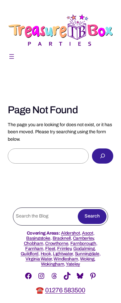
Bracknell (62, 238)
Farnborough (83, 243)
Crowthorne (56, 243)
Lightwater (63, 253)
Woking (87, 259)
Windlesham (66, 259)
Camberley (83, 238)
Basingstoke (38, 238)
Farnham (34, 248)
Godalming (84, 248)
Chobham (33, 243)
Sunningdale (87, 253)
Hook (46, 253)
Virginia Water (38, 259)
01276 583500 (65, 290)
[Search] (102, 156)
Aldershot (70, 233)
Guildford (29, 253)
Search (92, 216)
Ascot (87, 233)
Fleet (50, 248)
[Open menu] (11, 56)
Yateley (73, 264)
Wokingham (52, 264)
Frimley (64, 248)
